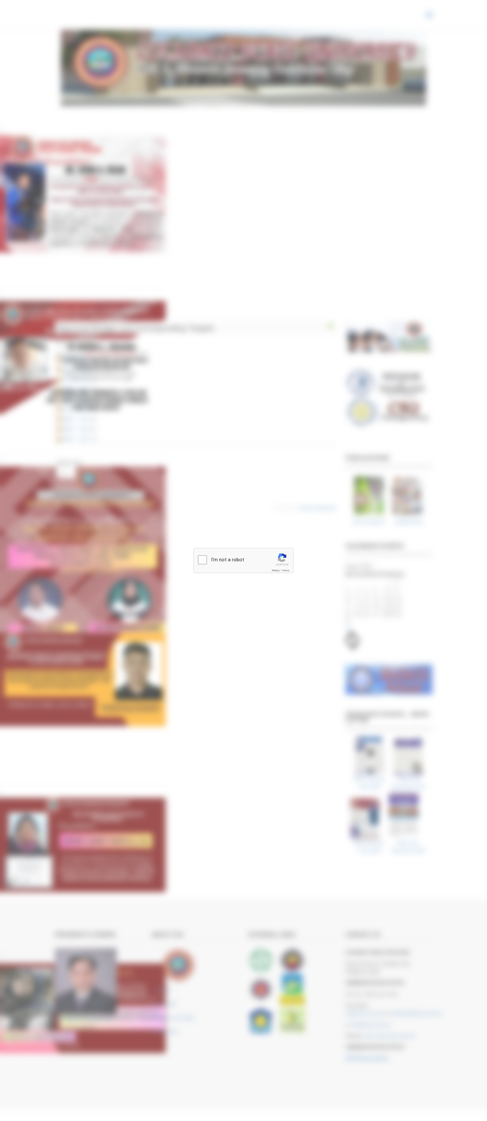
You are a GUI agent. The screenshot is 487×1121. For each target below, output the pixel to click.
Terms (286, 570)
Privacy (276, 570)
